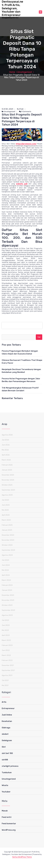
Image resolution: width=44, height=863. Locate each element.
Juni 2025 (6, 505)
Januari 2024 (7, 590)
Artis (4, 702)
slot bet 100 (7, 753)
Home (12, 72)
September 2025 (8, 490)
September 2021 (8, 670)
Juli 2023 (5, 620)
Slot (4, 747)
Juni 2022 (6, 650)
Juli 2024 (5, 560)
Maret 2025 (6, 520)
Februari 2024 (7, 585)
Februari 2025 (7, 525)
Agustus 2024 (7, 555)
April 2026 (6, 455)
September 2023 (8, 610)
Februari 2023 (7, 645)
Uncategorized (24, 72)
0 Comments (26, 112)
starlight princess (10, 766)
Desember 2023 (8, 595)
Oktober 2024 (7, 545)
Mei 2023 (5, 630)
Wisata (5, 785)
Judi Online (7, 715)
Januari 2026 (7, 470)
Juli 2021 (5, 680)
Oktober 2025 (7, 485)
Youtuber (6, 792)
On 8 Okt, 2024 (7, 109)
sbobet (5, 734)
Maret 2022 (6, 655)
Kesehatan (7, 721)
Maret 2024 (6, 580)
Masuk (5, 811)
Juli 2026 (5, 440)
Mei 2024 (5, 570)
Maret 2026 (6, 460)
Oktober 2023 (7, 605)
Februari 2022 (7, 660)
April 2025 (6, 515)
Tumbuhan (7, 772)
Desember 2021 (8, 665)
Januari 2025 (7, 530)
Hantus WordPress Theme (22, 857)
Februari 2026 (7, 465)
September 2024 (8, 550)
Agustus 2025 (7, 495)
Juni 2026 (6, 445)
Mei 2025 (5, 510)
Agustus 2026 (7, 435)
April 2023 (6, 635)
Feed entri (6, 817)
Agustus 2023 (7, 615)
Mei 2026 (5, 450)
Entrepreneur (8, 708)
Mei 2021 (5, 685)
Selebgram (7, 740)
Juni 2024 (6, 565)
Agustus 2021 (7, 675)
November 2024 (8, 540)
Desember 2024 (8, 535)
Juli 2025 (5, 500)
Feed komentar (9, 823)
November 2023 (8, 600)
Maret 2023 (6, 640)
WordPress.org (8, 830)
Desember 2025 (8, 475)
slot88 (5, 760)
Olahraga (6, 728)
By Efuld (20, 109)
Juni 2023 (6, 625)
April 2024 (6, 575)
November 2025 (8, 480)
